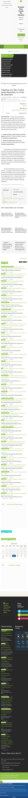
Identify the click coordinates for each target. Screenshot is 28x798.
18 (6, 553)
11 (6, 551)
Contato (7, 7)
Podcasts (9, 3)
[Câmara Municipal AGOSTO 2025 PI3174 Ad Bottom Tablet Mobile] (7, 608)
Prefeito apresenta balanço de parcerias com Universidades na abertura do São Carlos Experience (21, 230)
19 (10, 553)
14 (17, 551)
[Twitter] (25, 57)
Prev (22, 261)
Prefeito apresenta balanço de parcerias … (11, 270)
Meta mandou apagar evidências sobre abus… (12, 313)
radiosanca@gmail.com (11, 202)
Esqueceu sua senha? (20, 37)
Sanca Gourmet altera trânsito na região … (11, 461)
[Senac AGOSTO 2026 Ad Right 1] (14, 514)
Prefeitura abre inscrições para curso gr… (11, 489)
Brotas (3, 405)
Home (4, 1)
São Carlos (24, 110)
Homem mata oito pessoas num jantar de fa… (12, 343)
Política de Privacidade (4, 5)
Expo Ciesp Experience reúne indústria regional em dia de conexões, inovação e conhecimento (7, 230)
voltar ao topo (23, 258)
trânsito (14, 110)
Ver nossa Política (4, 795)
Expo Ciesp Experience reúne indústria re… (12, 402)
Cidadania (4, 295)
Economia (4, 384)
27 (14, 555)
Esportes (4, 316)
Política (3, 273)
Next (26, 261)
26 (10, 555)
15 (21, 551)
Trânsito (24, 105)
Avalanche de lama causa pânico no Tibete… (12, 357)
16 (25, 551)
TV (2, 368)
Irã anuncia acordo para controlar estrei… (11, 350)
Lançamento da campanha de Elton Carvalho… (12, 329)
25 (6, 555)
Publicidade (10, 5)
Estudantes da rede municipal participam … (11, 482)
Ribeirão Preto (5, 375)
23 (25, 553)
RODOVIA (18, 110)
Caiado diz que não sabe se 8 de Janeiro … (12, 365)
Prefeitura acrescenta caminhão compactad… (12, 306)
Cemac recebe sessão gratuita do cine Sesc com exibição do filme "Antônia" (7, 214)
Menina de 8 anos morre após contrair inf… (11, 336)
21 (17, 553)
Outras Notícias (5, 302)
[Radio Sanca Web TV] (14, 51)
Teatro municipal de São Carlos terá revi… (11, 475)
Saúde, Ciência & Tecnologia (7, 266)
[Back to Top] (1, 782)
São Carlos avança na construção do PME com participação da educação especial (21, 215)
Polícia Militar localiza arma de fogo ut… (11, 409)
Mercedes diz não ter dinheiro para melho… (12, 320)
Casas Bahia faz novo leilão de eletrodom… (12, 291)
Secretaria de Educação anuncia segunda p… (12, 277)
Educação (4, 478)
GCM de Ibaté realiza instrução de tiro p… (11, 423)
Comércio (4, 464)
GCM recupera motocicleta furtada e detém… (12, 438)
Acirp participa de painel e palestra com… (11, 381)
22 (21, 553)
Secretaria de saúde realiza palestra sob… (11, 431)
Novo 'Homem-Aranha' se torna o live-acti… (12, 372)
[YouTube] (25, 61)
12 (10, 551)
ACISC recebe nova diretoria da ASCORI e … (12, 468)
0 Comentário (22, 101)
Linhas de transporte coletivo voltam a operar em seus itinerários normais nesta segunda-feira (20, 246)
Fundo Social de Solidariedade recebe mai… (12, 445)
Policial (3, 339)
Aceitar (14, 797)
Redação (9, 97)
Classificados (5, 3)
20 (14, 553)
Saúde (3, 332)
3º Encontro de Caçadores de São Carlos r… (12, 454)
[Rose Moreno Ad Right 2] (14, 575)
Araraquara (4, 391)
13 (14, 551)
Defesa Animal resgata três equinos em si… (12, 497)
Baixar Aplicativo (8, 1)
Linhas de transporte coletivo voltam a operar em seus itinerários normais (7, 246)
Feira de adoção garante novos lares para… (12, 299)
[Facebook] (25, 55)
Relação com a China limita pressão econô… (12, 388)
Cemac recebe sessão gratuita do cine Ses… (12, 416)
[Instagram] (25, 59)
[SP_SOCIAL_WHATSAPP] (25, 63)
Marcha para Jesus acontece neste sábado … (12, 395)
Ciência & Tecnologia (6, 309)
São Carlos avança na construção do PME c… (12, 284)
